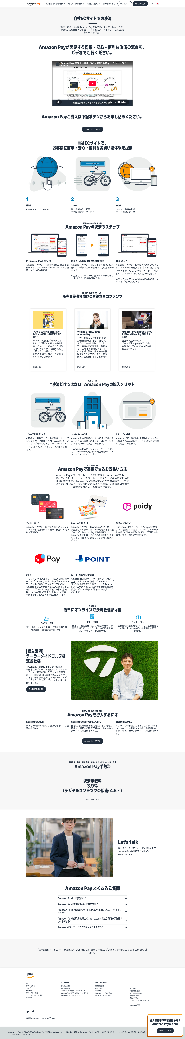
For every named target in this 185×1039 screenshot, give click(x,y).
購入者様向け (65, 982)
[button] (92, 898)
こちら (100, 538)
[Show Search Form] (152, 4)
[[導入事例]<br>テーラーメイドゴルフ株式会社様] (115, 670)
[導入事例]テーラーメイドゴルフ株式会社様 (46, 656)
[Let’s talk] (70, 847)
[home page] (34, 4)
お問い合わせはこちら (125, 854)
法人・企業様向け (101, 982)
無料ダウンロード (165, 1030)
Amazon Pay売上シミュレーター (89, 449)
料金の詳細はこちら (92, 799)
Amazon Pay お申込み (92, 129)
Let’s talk (128, 842)
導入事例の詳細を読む (36, 689)
